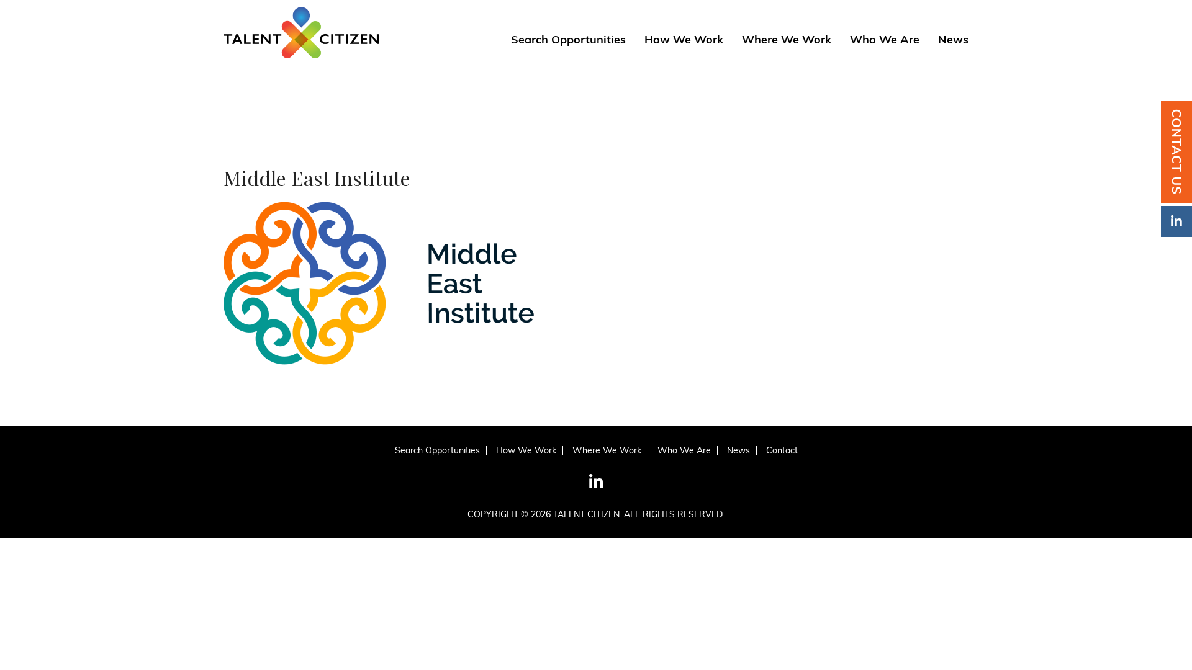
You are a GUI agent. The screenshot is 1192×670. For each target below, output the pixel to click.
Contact (782, 450)
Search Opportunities (568, 40)
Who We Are (884, 40)
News (953, 40)
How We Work (683, 40)
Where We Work (786, 40)
